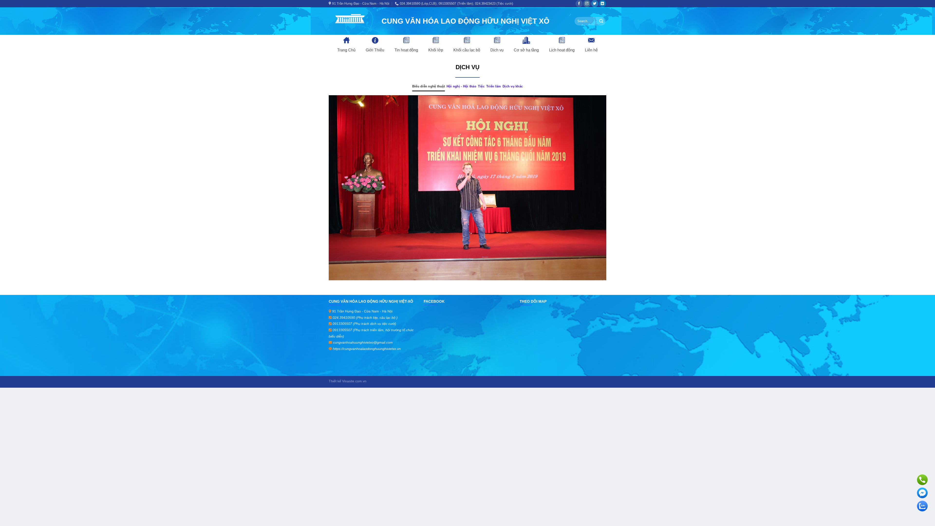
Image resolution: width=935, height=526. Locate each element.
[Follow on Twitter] (594, 3)
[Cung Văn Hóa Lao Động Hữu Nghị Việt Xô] (351, 21)
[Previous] (340, 187)
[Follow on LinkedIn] (602, 3)
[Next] (594, 187)
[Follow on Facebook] (579, 3)
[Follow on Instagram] (586, 3)
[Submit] (601, 21)
